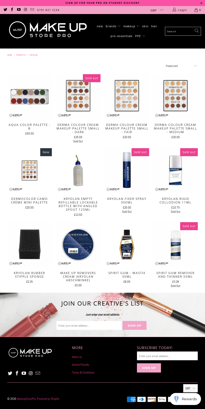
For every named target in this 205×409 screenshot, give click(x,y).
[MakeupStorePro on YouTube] (18, 10)
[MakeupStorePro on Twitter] (5, 10)
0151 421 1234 (48, 10)
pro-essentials (122, 36)
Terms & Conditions (83, 372)
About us (77, 357)
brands (112, 26)
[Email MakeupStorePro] (32, 10)
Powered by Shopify (48, 399)
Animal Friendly (80, 364)
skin (145, 26)
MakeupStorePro (26, 399)
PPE (138, 36)
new (100, 26)
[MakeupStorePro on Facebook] (12, 10)
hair (154, 26)
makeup (129, 26)
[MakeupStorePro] (48, 31)
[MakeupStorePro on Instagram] (25, 10)
